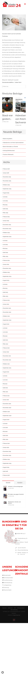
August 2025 (6, 192)
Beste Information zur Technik (10, 146)
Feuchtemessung (8, 580)
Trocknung (6, 587)
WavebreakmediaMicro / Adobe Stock (11, 82)
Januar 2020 (6, 447)
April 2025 (5, 208)
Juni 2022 (5, 332)
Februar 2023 (6, 300)
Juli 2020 (5, 423)
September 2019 (7, 463)
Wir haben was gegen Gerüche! (16, 494)
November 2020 (7, 407)
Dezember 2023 (7, 268)
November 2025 (7, 180)
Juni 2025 (5, 200)
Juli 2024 (5, 240)
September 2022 (7, 320)
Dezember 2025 (7, 177)
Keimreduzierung (8, 582)
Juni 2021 (5, 379)
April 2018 (5, 471)
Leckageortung (7, 585)
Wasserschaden (7, 590)
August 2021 (6, 372)
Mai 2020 (5, 431)
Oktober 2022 (6, 316)
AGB (15, 607)
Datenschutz (10, 607)
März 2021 (5, 391)
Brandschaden (7, 575)
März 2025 (5, 212)
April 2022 (5, 340)
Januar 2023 (6, 304)
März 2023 (5, 296)
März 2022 (5, 344)
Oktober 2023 (6, 272)
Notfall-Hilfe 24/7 (20, 533)
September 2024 (7, 236)
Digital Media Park (16, 615)
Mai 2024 (5, 248)
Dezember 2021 (7, 356)
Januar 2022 (6, 352)
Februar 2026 (6, 169)
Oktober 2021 (6, 364)
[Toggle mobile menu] (25, 4)
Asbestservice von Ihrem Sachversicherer (13, 142)
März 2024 (5, 256)
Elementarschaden (8, 577)
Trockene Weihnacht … (8, 154)
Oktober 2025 (6, 184)
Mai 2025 (5, 204)
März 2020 (5, 439)
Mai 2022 (5, 336)
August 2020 (6, 419)
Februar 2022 (6, 348)
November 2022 (7, 312)
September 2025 (7, 188)
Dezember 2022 (7, 308)
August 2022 (6, 324)
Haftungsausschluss (20, 607)
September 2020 (7, 415)
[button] (3, 112)
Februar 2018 (6, 475)
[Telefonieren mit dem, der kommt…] (5, 502)
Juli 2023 (5, 284)
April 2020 (5, 435)
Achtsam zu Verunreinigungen (15, 486)
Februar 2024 (6, 260)
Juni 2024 (5, 244)
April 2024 (5, 252)
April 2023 (5, 292)
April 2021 (5, 387)
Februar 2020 (6, 443)
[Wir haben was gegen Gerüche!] (5, 495)
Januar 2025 (6, 220)
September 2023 (7, 276)
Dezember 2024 (7, 224)
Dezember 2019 (7, 451)
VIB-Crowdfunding (14, 609)
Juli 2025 (5, 196)
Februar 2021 (6, 395)
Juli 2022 (5, 328)
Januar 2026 (6, 173)
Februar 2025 (6, 216)
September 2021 (7, 368)
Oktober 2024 (6, 232)
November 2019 (7, 455)
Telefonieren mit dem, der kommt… (14, 502)
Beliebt (8, 482)
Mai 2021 (5, 383)
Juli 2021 (5, 375)
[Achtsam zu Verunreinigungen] (5, 487)
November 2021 (7, 360)
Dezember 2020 (7, 403)
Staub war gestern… (8, 138)
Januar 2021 (6, 399)
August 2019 (6, 467)
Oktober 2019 (6, 459)
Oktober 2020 (6, 411)
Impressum (4, 607)
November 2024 (7, 228)
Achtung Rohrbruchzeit (9, 150)
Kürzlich (19, 482)
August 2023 (6, 280)
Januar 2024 (6, 264)
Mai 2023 (5, 288)
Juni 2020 (5, 427)
